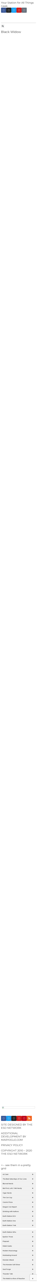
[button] (18, 22)
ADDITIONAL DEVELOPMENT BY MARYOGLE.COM (13, 1136)
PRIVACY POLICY (12, 1145)
